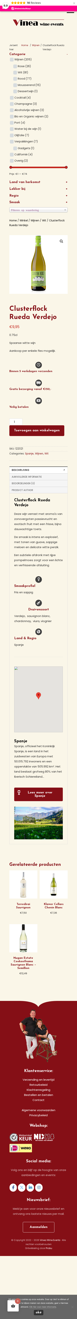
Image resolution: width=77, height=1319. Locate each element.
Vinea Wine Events (38, 16)
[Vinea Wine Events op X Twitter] (21, 1188)
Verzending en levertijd (38, 1080)
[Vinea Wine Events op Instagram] (39, 1188)
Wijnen (36, 45)
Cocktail (22, 98)
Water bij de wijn (27, 129)
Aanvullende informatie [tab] (27, 476)
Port (19, 123)
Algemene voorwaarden (38, 1110)
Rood (25, 79)
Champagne (25, 104)
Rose (24, 66)
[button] (61, 241)
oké (38, 1312)
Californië (23, 154)
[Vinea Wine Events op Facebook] (13, 1188)
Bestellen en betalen (38, 1095)
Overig (21, 161)
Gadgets (26, 148)
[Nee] (72, 1307)
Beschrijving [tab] (20, 470)
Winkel (24, 220)
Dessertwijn (28, 91)
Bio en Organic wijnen (31, 116)
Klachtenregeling (38, 1090)
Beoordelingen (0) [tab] (23, 483)
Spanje (29, 453)
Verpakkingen (26, 141)
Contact (38, 1100)
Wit (23, 72)
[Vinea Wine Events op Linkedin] (30, 1188)
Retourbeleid (38, 1085)
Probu (49, 1248)
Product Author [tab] (22, 490)
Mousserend (29, 85)
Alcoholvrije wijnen (29, 110)
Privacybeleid (38, 1115)
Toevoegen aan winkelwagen (37, 430)
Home (13, 220)
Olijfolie (21, 135)
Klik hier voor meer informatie (42, 1307)
